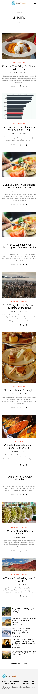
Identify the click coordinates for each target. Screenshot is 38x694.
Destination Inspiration (19, 181)
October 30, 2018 (16, 133)
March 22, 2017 (16, 251)
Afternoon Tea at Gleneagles (19, 390)
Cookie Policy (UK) (27, 683)
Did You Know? (19, 441)
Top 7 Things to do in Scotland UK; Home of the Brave (19, 306)
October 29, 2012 (16, 393)
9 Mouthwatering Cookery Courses (19, 532)
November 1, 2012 (16, 311)
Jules (26, 72)
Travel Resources (19, 62)
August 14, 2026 (17, 624)
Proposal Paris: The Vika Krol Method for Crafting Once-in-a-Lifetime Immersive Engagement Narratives (23, 642)
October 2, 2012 (16, 451)
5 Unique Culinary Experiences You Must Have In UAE (19, 186)
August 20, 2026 (17, 614)
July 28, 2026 (16, 657)
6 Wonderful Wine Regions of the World (19, 579)
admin (25, 133)
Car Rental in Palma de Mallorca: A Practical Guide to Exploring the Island (24, 620)
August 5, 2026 (16, 636)
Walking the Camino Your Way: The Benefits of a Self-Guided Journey (23, 610)
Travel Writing (11, 683)
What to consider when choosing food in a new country (19, 246)
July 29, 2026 (16, 647)
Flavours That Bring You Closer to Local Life (19, 68)
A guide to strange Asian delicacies (19, 478)
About (4, 681)
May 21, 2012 (16, 483)
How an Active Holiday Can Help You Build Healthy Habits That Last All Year (24, 653)
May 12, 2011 (16, 537)
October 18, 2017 (16, 191)
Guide (34, 681)
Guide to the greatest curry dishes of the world (19, 446)
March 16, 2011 (16, 584)
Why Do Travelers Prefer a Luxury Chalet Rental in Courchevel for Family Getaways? (21, 631)
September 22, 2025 (16, 72)
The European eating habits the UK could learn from (19, 128)
